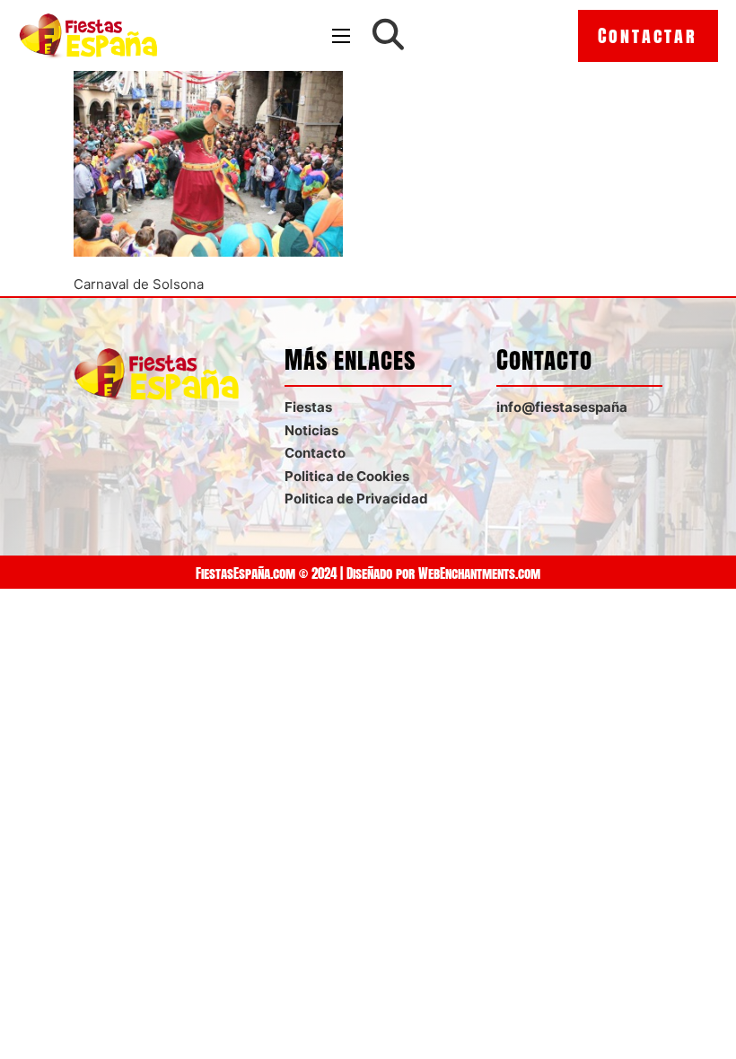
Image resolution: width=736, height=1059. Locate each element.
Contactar (647, 35)
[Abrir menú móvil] (341, 36)
